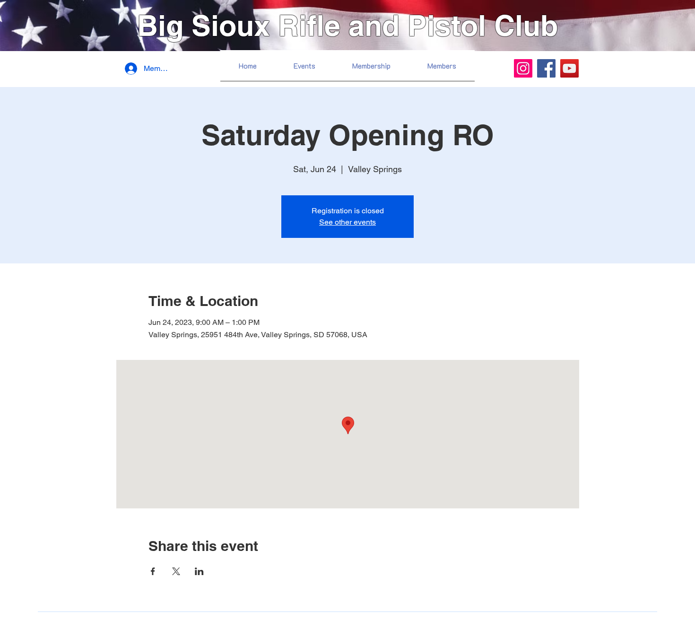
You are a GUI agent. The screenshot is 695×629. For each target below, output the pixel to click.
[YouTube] (569, 68)
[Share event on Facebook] (152, 571)
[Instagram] (523, 68)
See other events (347, 222)
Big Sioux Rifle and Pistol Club (347, 25)
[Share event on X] (176, 571)
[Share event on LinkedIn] (199, 571)
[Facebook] (546, 68)
